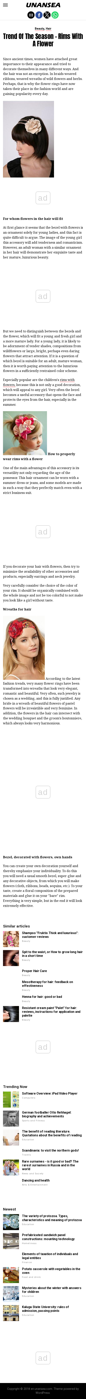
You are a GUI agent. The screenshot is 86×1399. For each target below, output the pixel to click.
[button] (5, 5)
